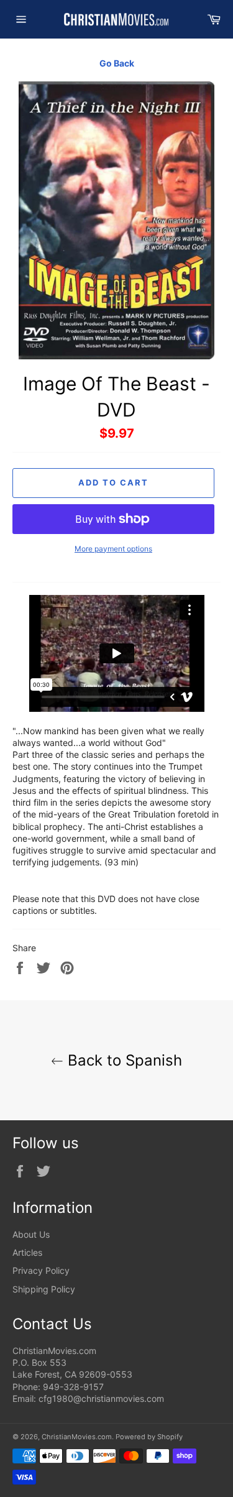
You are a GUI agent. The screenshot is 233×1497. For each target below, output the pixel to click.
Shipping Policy (43, 1289)
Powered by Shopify (149, 1436)
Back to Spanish (122, 1060)
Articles (27, 1252)
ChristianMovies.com (77, 1436)
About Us (31, 1234)
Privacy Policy (41, 1270)
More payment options (113, 548)
